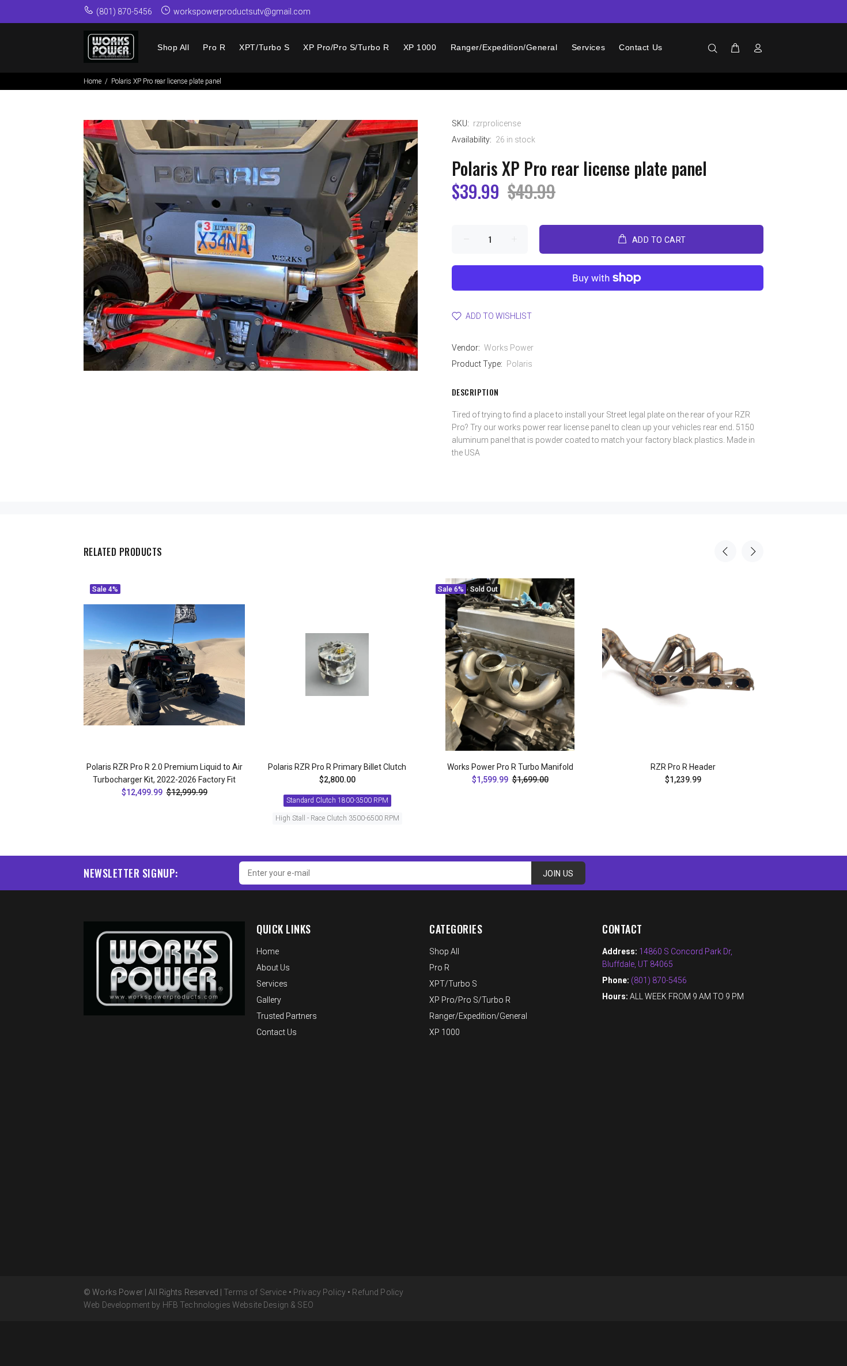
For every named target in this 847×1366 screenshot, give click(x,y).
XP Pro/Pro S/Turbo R (470, 999)
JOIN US (558, 873)
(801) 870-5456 (659, 980)
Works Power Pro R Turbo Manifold (510, 767)
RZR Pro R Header (683, 767)
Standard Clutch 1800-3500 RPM (337, 800)
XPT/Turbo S (453, 983)
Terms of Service (255, 1292)
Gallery (268, 999)
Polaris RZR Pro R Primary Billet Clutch (337, 767)
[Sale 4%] (164, 664)
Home (92, 81)
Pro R (439, 967)
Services (272, 983)
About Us (273, 967)
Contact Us (276, 1032)
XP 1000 (444, 1032)
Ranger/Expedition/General (478, 1016)
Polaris (519, 363)
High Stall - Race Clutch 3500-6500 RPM (337, 818)
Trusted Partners (286, 1016)
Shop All (444, 951)
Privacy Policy (319, 1292)
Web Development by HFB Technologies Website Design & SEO (198, 1304)
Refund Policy (377, 1292)
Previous (725, 551)
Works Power (509, 347)
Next (752, 551)
